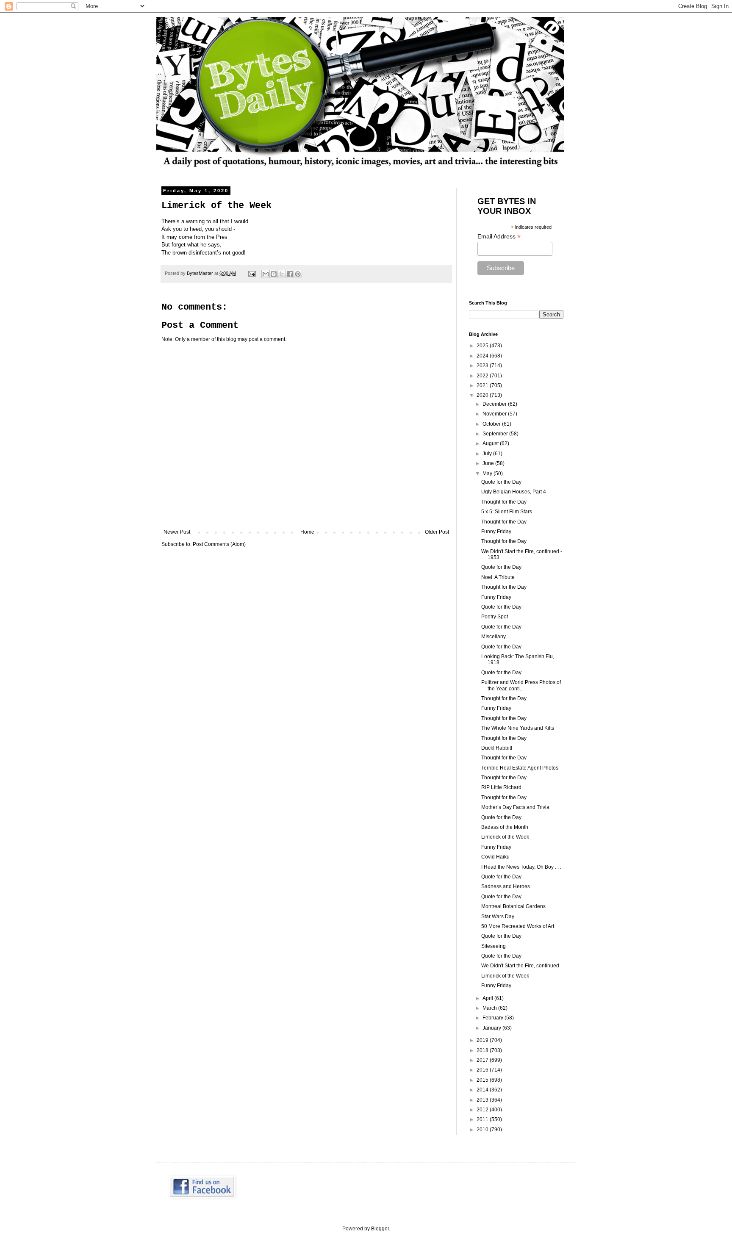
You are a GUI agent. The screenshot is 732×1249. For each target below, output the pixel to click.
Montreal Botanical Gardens (513, 906)
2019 (483, 1040)
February (493, 1018)
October (492, 424)
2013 (483, 1100)
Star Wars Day (497, 916)
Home (307, 532)
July (487, 454)
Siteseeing (493, 946)
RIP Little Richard (501, 787)
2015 (483, 1080)
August (491, 443)
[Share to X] (281, 274)
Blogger (380, 1229)
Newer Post (177, 532)
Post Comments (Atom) (219, 544)
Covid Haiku (495, 857)
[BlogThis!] (273, 274)
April (488, 998)
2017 (483, 1060)
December (495, 404)
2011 (483, 1119)
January (492, 1028)
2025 (483, 346)
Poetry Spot (494, 617)
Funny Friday (496, 531)
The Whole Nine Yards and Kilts (517, 728)
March (490, 1008)
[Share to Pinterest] (298, 274)
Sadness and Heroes (505, 886)
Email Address (499, 237)
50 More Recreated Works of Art (517, 926)
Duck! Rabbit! (496, 748)
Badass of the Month (504, 827)
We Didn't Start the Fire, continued (520, 966)
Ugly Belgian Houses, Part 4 (513, 492)
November (495, 414)
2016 (483, 1070)
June (488, 463)
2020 (483, 395)
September (495, 434)
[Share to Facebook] (290, 274)
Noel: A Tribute (498, 577)
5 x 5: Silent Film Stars (506, 512)
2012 (483, 1110)
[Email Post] (251, 273)
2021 (483, 385)
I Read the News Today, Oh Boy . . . (521, 867)
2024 (483, 356)
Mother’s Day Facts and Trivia (515, 807)
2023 (483, 365)
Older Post (437, 532)
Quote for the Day (501, 482)
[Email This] (265, 274)
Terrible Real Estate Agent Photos (519, 768)
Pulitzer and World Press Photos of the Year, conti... (521, 685)
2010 (483, 1130)
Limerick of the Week (505, 837)
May (488, 473)
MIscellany (493, 637)
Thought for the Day (504, 502)
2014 (483, 1090)
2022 (483, 376)
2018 (483, 1050)
